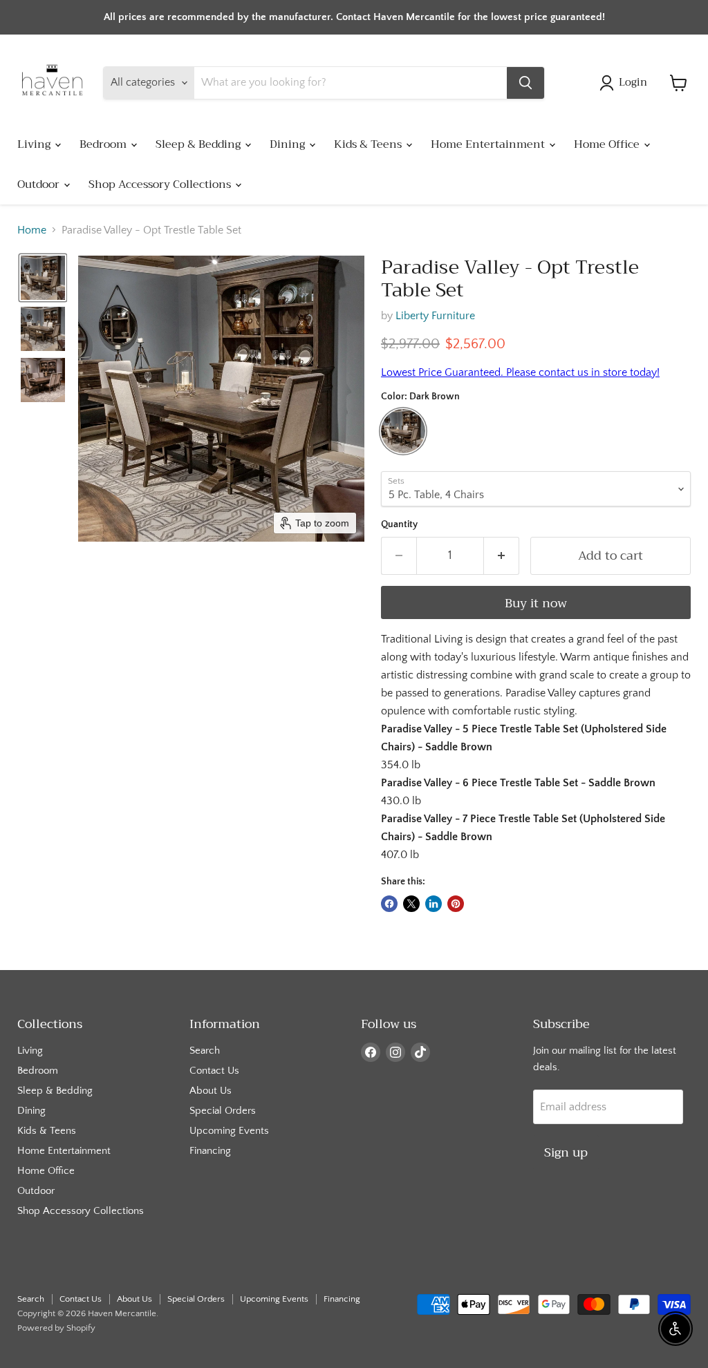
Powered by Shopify (56, 1328)
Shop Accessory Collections (161, 184)
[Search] (525, 83)
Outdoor (39, 184)
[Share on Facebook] (389, 903)
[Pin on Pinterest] (455, 903)
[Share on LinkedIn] (433, 903)
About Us (210, 1090)
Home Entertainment (489, 144)
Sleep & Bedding (199, 144)
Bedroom (104, 144)
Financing (210, 1151)
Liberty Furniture (435, 316)
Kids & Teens (369, 144)
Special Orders (222, 1111)
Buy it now (536, 603)
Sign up (566, 1152)
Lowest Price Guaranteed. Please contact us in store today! (520, 372)
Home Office (608, 144)
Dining (289, 144)
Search (204, 1050)
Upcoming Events (229, 1131)
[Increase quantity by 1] (501, 556)
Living (35, 144)
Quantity (399, 524)
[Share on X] (411, 903)
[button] (626, 83)
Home (31, 230)
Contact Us (214, 1070)
